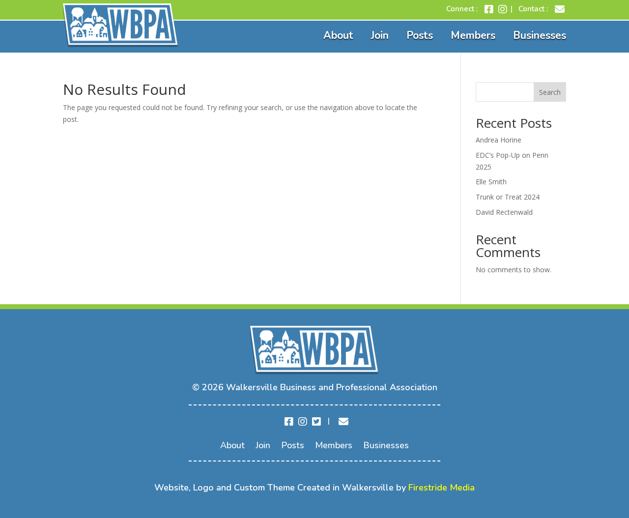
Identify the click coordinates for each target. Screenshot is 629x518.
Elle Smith (491, 181)
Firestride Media (441, 487)
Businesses (539, 35)
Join (380, 35)
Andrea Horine (498, 139)
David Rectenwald (504, 212)
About (338, 35)
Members (473, 35)
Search (550, 92)
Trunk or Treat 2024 (508, 196)
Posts (419, 35)
